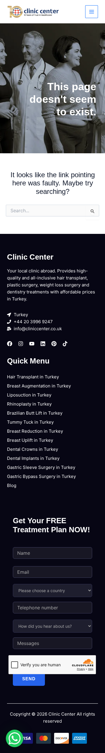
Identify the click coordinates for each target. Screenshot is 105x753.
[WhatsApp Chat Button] (14, 738)
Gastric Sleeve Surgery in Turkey (41, 467)
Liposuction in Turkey (29, 395)
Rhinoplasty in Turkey (29, 404)
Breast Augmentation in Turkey (39, 386)
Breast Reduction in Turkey (35, 431)
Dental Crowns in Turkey (32, 449)
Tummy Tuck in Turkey (30, 422)
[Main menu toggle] (91, 11)
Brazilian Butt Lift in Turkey (34, 413)
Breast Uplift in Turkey (30, 440)
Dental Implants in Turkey (33, 458)
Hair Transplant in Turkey (33, 377)
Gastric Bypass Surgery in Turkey (41, 476)
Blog (11, 485)
